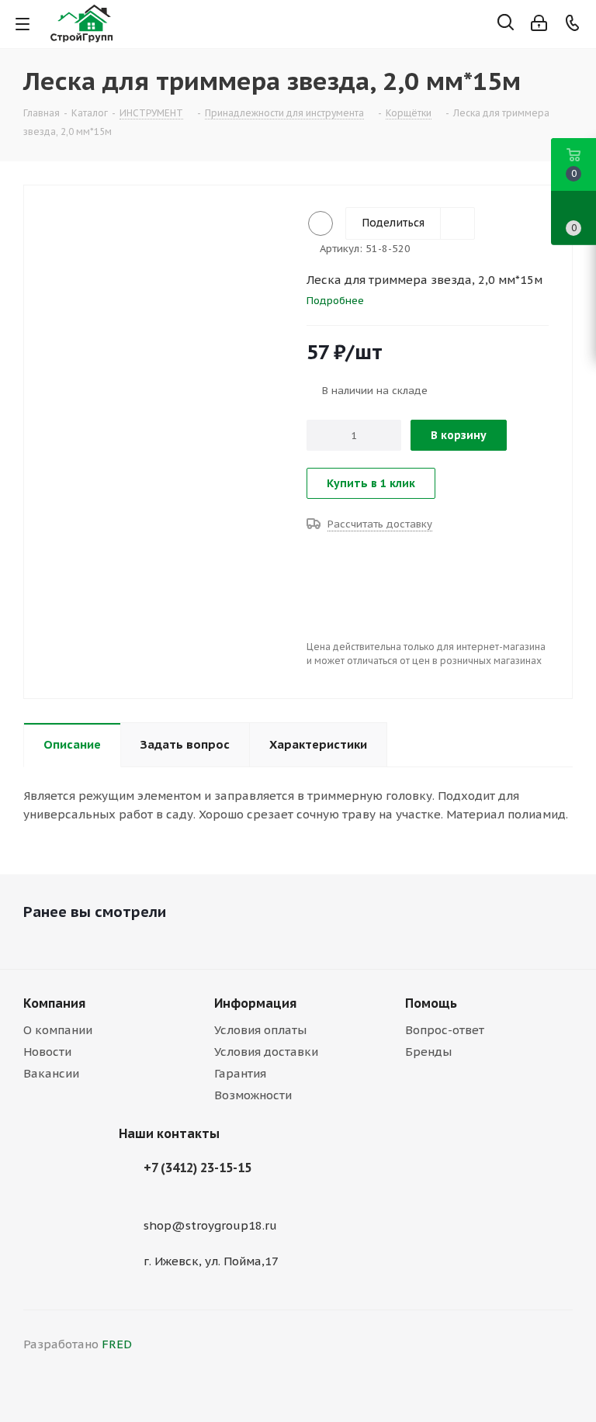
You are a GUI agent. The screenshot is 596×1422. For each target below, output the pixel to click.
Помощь (431, 1003)
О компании (57, 1029)
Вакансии (51, 1073)
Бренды (428, 1051)
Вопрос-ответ (444, 1029)
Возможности (253, 1095)
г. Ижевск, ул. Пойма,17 (211, 1261)
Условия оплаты (260, 1029)
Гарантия (240, 1073)
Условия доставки (266, 1051)
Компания (54, 1003)
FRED (117, 1344)
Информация (255, 1003)
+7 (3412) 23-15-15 (197, 1167)
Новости (47, 1051)
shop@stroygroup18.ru (210, 1225)
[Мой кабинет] (539, 23)
